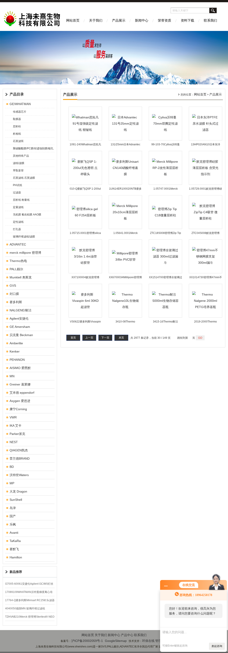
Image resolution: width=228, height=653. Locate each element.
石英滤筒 (18, 141)
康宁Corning (18, 409)
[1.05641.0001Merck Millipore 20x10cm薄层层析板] (125, 212)
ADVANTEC (18, 244)
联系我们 (210, 20)
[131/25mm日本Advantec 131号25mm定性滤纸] (125, 123)
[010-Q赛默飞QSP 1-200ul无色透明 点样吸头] (85, 167)
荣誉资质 (164, 20)
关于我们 (95, 20)
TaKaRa (15, 541)
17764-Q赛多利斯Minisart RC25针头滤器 (30, 600)
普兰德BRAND (20, 458)
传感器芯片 (19, 111)
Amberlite (16, 343)
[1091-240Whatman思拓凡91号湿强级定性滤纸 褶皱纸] (85, 123)
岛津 (13, 508)
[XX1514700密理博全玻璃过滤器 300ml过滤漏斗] (165, 256)
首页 (73, 337)
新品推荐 (16, 572)
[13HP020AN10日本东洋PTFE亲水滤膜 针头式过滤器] (205, 123)
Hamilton (16, 557)
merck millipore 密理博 (25, 252)
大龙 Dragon (18, 491)
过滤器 (17, 192)
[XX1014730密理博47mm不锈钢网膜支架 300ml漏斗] (205, 256)
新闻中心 (141, 20)
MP (12, 483)
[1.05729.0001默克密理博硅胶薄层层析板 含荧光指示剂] (205, 167)
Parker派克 (17, 434)
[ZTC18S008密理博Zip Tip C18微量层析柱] (165, 212)
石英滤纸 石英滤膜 (24, 177)
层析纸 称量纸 (21, 199)
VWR (13, 417)
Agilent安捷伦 (19, 318)
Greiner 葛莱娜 (20, 384)
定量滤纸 (18, 207)
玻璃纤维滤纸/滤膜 (24, 236)
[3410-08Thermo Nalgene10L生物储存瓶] (125, 300)
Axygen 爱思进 (20, 401)
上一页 (89, 337)
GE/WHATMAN (20, 104)
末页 (121, 337)
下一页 (105, 337)
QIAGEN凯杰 (19, 450)
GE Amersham (20, 327)
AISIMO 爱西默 (20, 368)
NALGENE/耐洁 (20, 310)
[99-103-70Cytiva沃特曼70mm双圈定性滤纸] (165, 123)
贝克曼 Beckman (21, 335)
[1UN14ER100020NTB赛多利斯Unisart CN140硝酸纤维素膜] (125, 167)
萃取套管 (18, 170)
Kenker (15, 351)
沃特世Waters (19, 475)
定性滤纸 (18, 221)
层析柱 (17, 126)
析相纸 (17, 133)
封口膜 (14, 294)
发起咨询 (217, 646)
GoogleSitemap (116, 641)
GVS (13, 285)
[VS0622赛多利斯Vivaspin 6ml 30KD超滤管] (85, 300)
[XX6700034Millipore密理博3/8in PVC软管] (125, 256)
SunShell (16, 499)
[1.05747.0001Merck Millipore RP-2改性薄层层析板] (165, 167)
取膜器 (17, 119)
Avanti (14, 532)
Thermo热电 (18, 261)
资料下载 (187, 20)
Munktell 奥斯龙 (21, 277)
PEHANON (17, 359)
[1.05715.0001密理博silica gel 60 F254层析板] (85, 212)
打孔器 (17, 229)
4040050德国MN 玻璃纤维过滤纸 (25, 608)
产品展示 (118, 20)
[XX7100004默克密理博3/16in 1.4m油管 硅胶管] (85, 256)
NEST (14, 442)
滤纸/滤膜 (18, 163)
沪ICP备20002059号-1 (87, 641)
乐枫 (13, 524)
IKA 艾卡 (15, 425)
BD (12, 466)
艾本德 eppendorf (22, 392)
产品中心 (127, 635)
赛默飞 (14, 549)
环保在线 (148, 641)
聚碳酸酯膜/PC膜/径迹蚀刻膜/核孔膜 (33, 149)
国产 (13, 516)
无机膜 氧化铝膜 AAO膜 (27, 214)
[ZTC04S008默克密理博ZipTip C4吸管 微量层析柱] (205, 212)
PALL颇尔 (16, 269)
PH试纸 (17, 185)
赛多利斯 (16, 302)
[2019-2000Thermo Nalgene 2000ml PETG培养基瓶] (205, 300)
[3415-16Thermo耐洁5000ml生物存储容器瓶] (165, 300)
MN (12, 376)
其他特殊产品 (21, 155)
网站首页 (72, 20)
